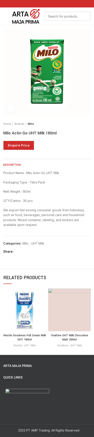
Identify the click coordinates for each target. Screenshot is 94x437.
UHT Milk (37, 243)
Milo (31, 123)
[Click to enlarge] (11, 108)
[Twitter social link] (23, 251)
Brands (19, 123)
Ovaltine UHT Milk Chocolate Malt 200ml (69, 337)
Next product (88, 124)
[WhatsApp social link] (47, 3)
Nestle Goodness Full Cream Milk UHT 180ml (24, 337)
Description (12, 165)
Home (7, 123)
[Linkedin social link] (33, 251)
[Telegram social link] (38, 251)
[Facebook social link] (18, 251)
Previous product (80, 124)
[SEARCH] (84, 16)
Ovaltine (62, 345)
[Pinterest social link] (28, 251)
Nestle (18, 345)
